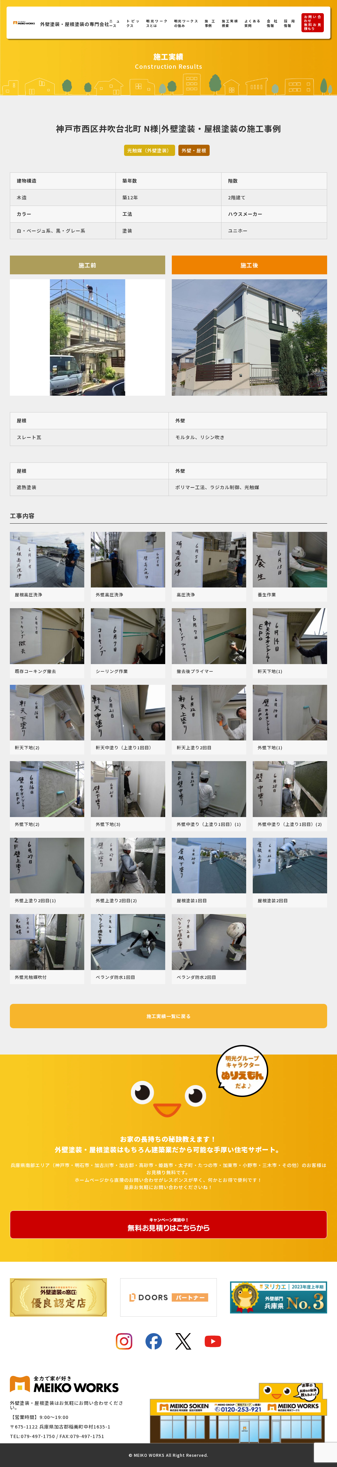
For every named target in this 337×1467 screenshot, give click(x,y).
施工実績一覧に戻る (168, 1016)
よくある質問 (253, 23)
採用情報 (289, 23)
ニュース (114, 23)
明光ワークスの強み (186, 23)
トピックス (133, 23)
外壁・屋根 (194, 150)
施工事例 (210, 23)
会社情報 (272, 23)
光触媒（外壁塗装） (149, 150)
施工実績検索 (230, 23)
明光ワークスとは (157, 23)
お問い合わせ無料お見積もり (312, 22)
